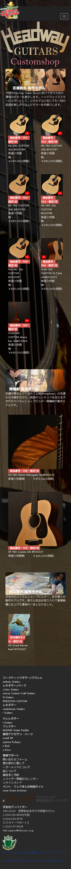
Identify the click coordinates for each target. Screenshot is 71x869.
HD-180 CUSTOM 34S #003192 (18, 207)
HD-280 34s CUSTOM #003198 (48, 209)
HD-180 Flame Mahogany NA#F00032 (31, 475)
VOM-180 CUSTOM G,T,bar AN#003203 (51, 273)
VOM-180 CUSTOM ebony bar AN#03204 (17, 337)
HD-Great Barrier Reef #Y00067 (18, 647)
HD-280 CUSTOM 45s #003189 (18, 147)
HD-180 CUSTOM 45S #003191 (51, 147)
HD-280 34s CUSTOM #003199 (15, 273)
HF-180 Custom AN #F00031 (25, 552)
